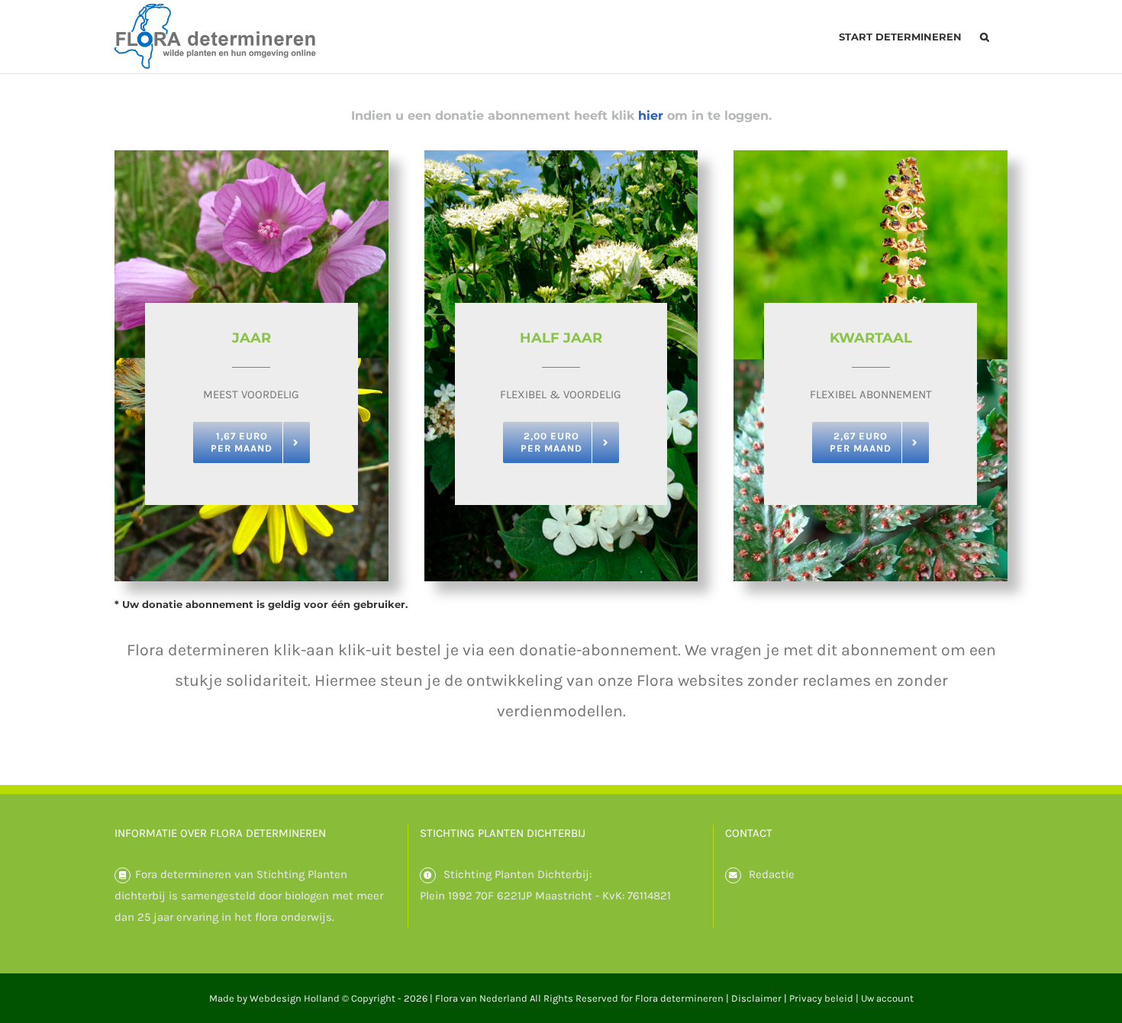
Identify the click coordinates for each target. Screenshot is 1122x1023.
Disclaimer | (760, 998)
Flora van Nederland (481, 998)
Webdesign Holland (295, 998)
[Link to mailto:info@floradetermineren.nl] (733, 875)
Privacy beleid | (825, 998)
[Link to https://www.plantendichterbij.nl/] (428, 875)
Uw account (887, 998)
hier (650, 115)
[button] (984, 36)
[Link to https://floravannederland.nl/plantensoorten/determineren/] (122, 875)
